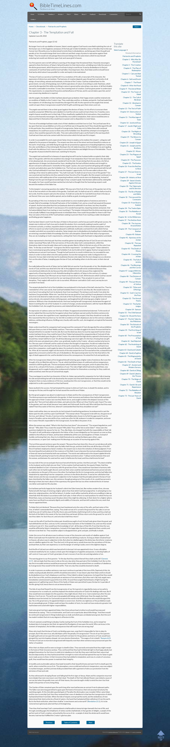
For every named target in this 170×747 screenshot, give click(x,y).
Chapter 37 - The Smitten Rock (129, 220)
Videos (76, 14)
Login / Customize (136, 732)
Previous (49, 722)
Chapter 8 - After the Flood (131, 86)
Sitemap (127, 732)
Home (32, 14)
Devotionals (102, 14)
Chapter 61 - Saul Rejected (131, 341)
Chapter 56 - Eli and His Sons (130, 316)
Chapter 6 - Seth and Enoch (131, 79)
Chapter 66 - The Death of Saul (129, 362)
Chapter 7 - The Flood (133, 82)
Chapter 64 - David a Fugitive (130, 353)
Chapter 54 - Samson (133, 309)
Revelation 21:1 (94, 701)
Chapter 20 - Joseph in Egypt (130, 143)
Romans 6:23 (105, 638)
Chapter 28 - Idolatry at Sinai (130, 177)
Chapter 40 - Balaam (133, 234)
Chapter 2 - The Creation (131, 65)
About (83, 14)
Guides (33, 19)
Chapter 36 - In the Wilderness (129, 217)
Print (68, 14)
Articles (60, 14)
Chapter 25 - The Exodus (131, 163)
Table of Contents (70, 722)
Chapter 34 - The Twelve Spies (129, 208)
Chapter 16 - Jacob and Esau (130, 123)
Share (136, 26)
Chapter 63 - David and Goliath (129, 350)
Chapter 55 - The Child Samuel (129, 313)
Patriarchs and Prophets (57, 27)
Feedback (93, 14)
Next (90, 722)
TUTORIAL (41, 14)
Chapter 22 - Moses (133, 151)
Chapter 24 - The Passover (131, 160)
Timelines (51, 14)
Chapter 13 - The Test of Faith (129, 108)
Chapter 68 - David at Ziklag (130, 370)
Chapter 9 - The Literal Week (130, 89)
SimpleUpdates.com (113, 732)
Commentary (113, 14)
